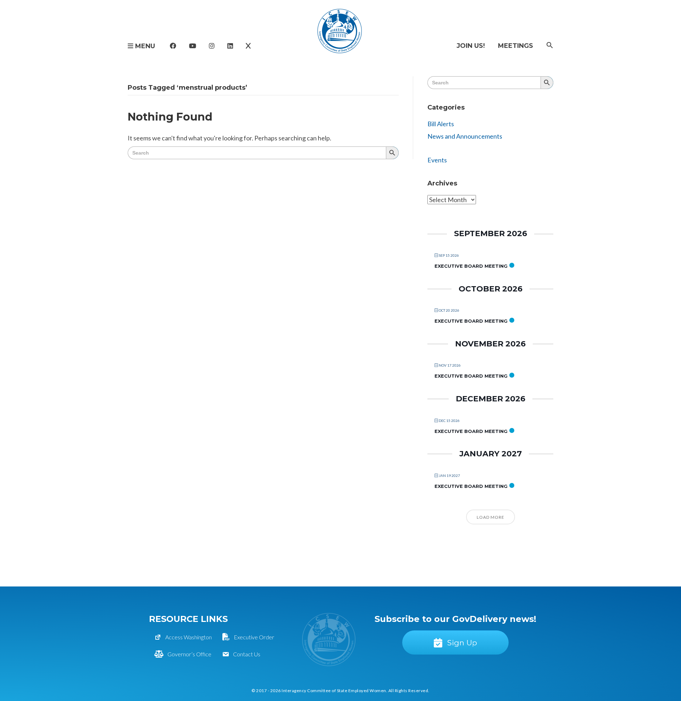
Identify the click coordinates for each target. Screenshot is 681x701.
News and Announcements (464, 136)
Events (437, 160)
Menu (144, 46)
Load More (490, 517)
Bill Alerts (440, 124)
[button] (550, 45)
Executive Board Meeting (471, 266)
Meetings (515, 46)
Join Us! (470, 46)
